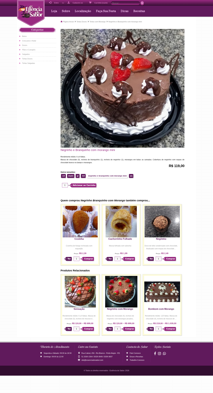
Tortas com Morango (98, 22)
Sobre (66, 11)
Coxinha (79, 239)
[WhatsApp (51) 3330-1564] (164, 354)
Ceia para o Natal (29, 41)
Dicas (125, 11)
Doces (24, 45)
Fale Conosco (135, 353)
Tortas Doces (27, 59)
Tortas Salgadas (28, 63)
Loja (54, 11)
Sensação (79, 309)
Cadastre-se (78, 3)
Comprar (88, 259)
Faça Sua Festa (106, 11)
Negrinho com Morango (120, 309)
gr (78, 176)
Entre (56, 3)
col (63, 176)
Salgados (26, 54)
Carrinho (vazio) (101, 3)
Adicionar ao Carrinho (84, 185)
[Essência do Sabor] (31, 13)
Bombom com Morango (161, 309)
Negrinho (161, 239)
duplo (70, 176)
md (83, 176)
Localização (83, 11)
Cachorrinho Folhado (120, 239)
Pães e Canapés (28, 50)
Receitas (139, 11)
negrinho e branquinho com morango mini (107, 176)
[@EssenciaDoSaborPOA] (155, 354)
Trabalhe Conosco (137, 360)
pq (131, 176)
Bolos (24, 36)
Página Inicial (68, 22)
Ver (69, 259)
